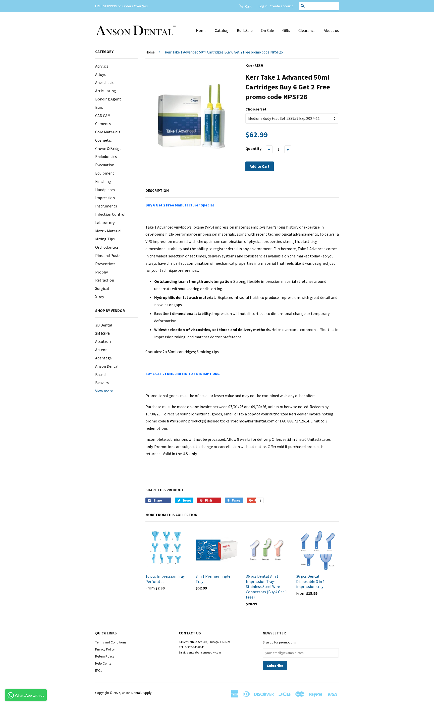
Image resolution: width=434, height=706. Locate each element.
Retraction (104, 280)
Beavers (102, 382)
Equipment (104, 173)
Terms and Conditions (110, 642)
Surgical (102, 288)
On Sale (267, 30)
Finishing (103, 181)
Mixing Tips (105, 238)
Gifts (286, 30)
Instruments (106, 205)
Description (157, 190)
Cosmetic (103, 140)
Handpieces (105, 189)
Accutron (103, 341)
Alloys (100, 74)
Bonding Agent (108, 98)
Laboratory (105, 222)
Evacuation (104, 164)
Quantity (253, 148)
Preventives (105, 263)
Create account (281, 6)
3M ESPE (102, 333)
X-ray (99, 296)
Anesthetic (104, 82)
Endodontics (106, 156)
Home (201, 30)
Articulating (105, 90)
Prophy (101, 272)
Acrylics (101, 66)
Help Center (104, 663)
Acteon (101, 349)
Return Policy (104, 656)
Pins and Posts (108, 255)
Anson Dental (107, 366)
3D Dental (103, 325)
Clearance (306, 30)
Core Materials (107, 131)
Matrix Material (108, 230)
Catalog (222, 30)
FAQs (98, 670)
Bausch (101, 374)
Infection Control (110, 214)
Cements (103, 123)
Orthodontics (107, 247)
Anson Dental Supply (136, 693)
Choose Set (255, 109)
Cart (247, 6)
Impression (105, 197)
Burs (99, 107)
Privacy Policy (105, 649)
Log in (263, 6)
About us (331, 30)
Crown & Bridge (108, 148)
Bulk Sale (245, 30)
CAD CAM (103, 115)
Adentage (103, 357)
